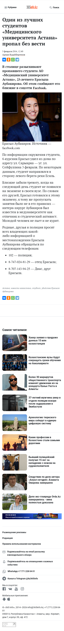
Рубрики (11, 7)
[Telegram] (17, 59)
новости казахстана (21, 288)
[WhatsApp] (13, 59)
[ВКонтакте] (4, 59)
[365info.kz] (32, 7)
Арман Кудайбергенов (13, 54)
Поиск (55, 7)
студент (36, 288)
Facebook (39, 88)
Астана (6, 288)
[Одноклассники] (8, 59)
